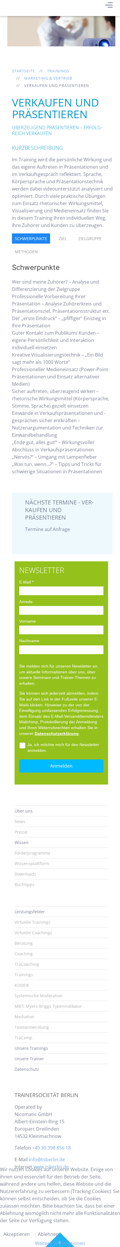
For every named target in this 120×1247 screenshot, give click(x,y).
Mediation (24, 1016)
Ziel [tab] (63, 238)
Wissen (22, 842)
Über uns (24, 811)
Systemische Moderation (39, 995)
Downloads (25, 874)
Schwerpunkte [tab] (31, 238)
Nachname (29, 640)
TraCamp (23, 1037)
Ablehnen (48, 1234)
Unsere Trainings (31, 1048)
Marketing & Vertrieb (48, 78)
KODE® (22, 985)
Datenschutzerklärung (57, 733)
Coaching (24, 953)
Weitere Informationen (60, 1243)
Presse (21, 832)
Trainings (58, 71)
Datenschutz (27, 1069)
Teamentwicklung (32, 1027)
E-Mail (26, 582)
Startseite (23, 71)
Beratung (24, 943)
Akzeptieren (16, 1234)
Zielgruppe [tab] (90, 238)
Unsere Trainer (29, 1058)
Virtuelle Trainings (32, 922)
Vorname (27, 621)
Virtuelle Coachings (33, 932)
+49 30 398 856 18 (51, 1148)
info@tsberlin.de (47, 1159)
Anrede (26, 601)
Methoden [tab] (26, 251)
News (20, 821)
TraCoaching (27, 964)
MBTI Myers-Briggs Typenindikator (48, 1006)
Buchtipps (24, 884)
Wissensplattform (32, 863)
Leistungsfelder (30, 911)
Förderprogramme (32, 853)
